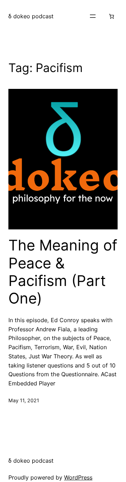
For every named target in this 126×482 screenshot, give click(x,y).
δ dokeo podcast (31, 16)
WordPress (78, 477)
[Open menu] (93, 16)
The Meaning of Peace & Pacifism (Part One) (62, 271)
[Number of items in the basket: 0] (111, 16)
